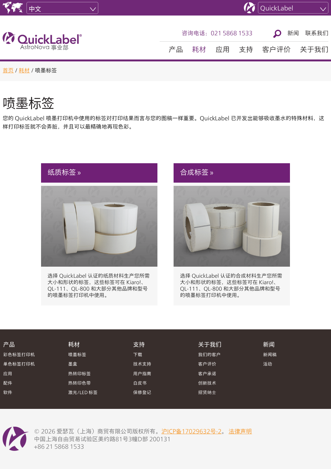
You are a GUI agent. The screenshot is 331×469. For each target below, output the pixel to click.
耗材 (199, 50)
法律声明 (240, 432)
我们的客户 (209, 355)
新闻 (293, 34)
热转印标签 (79, 374)
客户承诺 (207, 374)
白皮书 (140, 383)
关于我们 (314, 50)
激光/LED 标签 (83, 393)
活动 (267, 364)
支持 (246, 50)
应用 (223, 50)
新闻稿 (270, 355)
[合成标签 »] (232, 223)
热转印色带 (79, 383)
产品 (176, 50)
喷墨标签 (77, 355)
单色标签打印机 (19, 364)
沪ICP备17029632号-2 (191, 432)
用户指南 (142, 374)
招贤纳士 (207, 393)
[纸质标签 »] (99, 223)
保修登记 (142, 393)
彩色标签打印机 (19, 355)
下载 (137, 355)
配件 (7, 383)
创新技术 (207, 383)
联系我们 (316, 34)
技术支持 (142, 364)
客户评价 (276, 50)
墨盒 (72, 364)
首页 (8, 71)
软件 (7, 393)
